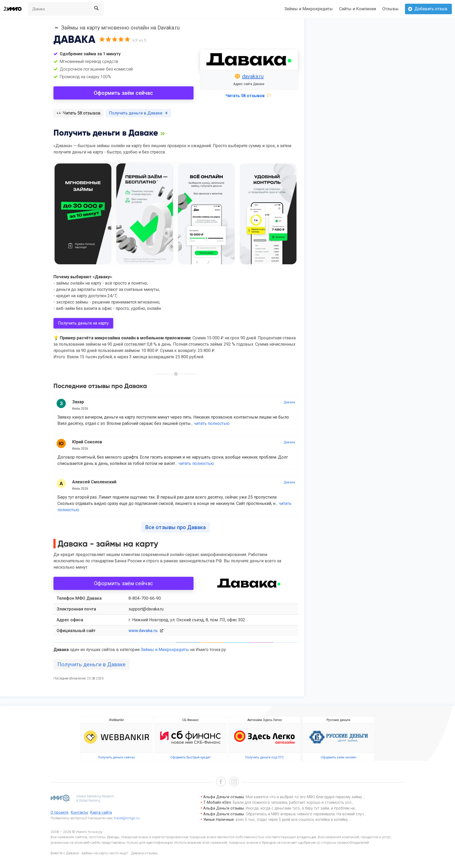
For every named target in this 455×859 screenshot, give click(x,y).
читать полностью (212, 423)
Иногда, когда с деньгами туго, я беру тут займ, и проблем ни (300, 808)
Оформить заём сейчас (123, 93)
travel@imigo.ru (127, 818)
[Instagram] (234, 782)
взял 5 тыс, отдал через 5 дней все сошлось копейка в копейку (292, 819)
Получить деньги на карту (83, 323)
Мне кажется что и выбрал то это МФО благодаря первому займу (304, 797)
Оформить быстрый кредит (190, 757)
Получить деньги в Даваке (91, 664)
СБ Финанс (190, 720)
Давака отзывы (144, 853)
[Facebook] (221, 782)
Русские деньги (338, 720)
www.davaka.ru (142, 630)
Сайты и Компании (357, 8)
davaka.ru (253, 76)
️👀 (79, 113)
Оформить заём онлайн (338, 757)
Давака (289, 402)
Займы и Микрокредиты (308, 8)
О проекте (59, 812)
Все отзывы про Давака (175, 527)
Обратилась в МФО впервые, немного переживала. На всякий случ (305, 814)
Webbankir (116, 720)
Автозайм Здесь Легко (264, 720)
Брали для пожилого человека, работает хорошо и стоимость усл (292, 802)
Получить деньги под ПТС (264, 757)
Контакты (79, 812)
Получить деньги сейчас (116, 757)
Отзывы (390, 8)
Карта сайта (101, 812)
